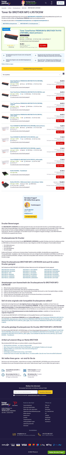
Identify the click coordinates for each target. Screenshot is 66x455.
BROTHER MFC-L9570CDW (35, 16)
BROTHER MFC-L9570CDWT (51, 274)
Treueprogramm (27, 419)
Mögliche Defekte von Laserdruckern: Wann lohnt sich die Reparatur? (21, 348)
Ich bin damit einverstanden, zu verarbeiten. (31, 395)
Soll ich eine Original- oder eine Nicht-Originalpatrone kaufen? (18, 60)
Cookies (25, 417)
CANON (47, 415)
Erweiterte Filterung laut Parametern (33, 68)
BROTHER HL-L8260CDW (8, 276)
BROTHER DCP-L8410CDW (8, 271)
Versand (28, 45)
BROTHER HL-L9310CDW (29, 271)
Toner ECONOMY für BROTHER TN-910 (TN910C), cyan (24, 137)
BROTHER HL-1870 (6, 272)
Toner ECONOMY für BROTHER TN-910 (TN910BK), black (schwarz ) (27, 125)
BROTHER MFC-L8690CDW (30, 276)
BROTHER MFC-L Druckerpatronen (29, 23)
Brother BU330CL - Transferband (18, 170)
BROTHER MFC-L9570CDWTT (51, 276)
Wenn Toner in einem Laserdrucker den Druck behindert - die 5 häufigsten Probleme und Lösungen (28, 347)
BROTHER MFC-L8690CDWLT (30, 277)
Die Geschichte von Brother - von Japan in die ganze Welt (18, 345)
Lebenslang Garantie (28, 423)
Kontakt (47, 407)
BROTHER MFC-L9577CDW (51, 277)
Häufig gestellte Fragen (29, 421)
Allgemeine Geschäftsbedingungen (31, 411)
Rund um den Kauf (28, 403)
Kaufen (44, 45)
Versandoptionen (27, 405)
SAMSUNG (47, 417)
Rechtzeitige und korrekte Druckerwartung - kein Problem (18, 351)
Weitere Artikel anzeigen (7, 64)
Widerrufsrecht (27, 413)
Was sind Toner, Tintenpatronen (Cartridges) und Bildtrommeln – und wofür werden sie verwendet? (49, 60)
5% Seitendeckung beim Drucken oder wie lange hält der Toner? (18, 55)
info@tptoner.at (28, 213)
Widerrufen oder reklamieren (30, 409)
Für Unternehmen (49, 411)
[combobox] (31, 75)
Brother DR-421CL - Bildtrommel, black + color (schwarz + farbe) (26, 182)
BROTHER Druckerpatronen (10, 23)
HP (46, 413)
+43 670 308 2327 (31, 3)
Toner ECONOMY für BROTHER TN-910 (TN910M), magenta (25, 148)
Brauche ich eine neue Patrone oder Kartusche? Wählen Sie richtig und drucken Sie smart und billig (49, 55)
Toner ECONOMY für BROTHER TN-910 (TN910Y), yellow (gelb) (26, 159)
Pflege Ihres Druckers (9, 350)
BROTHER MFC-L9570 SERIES (52, 271)
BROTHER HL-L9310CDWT (29, 272)
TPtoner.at (48, 403)
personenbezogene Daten (34, 395)
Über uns (47, 405)
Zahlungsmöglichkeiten (29, 407)
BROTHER (24, 8)
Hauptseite (4, 8)
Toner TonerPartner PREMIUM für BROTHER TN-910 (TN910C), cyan (27, 92)
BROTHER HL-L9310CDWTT (30, 274)
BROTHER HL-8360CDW (8, 274)
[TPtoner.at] (6, 3)
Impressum (48, 421)
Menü (61, 3)
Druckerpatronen (16, 8)
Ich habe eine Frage (31, 216)
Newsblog (47, 409)
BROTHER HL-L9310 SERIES (30, 269)
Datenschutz (26, 415)
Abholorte (25, 425)
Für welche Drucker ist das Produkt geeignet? (29, 41)
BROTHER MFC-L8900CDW (51, 269)
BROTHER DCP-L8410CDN (8, 269)
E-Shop (9, 8)
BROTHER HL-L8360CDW (8, 277)
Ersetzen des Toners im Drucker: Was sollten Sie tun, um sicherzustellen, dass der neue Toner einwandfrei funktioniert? (33, 353)
